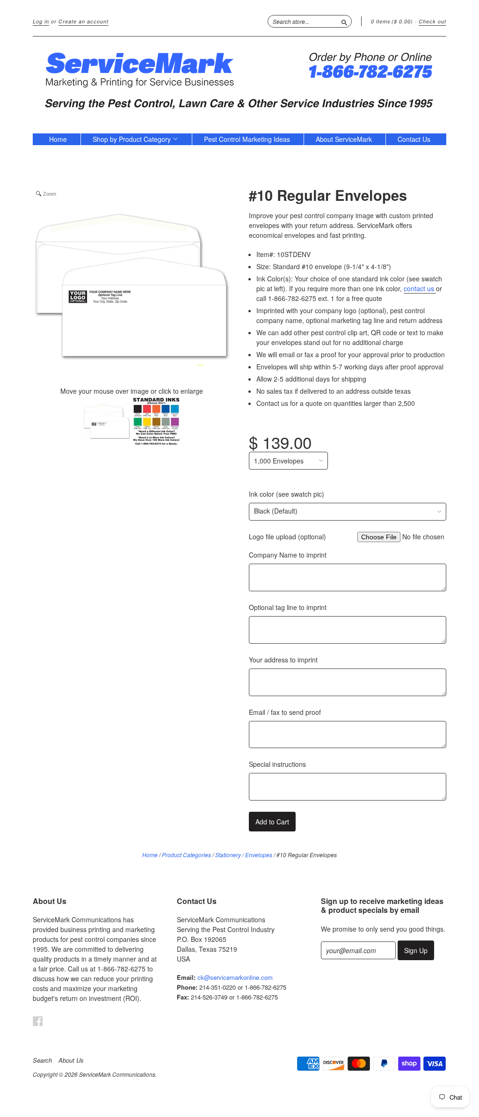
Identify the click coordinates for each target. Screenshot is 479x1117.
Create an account (83, 21)
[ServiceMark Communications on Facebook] (38, 1020)
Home (58, 139)
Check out (432, 21)
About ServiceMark (344, 139)
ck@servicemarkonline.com (235, 977)
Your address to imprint (283, 659)
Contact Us (414, 139)
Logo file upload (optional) (287, 536)
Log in (41, 21)
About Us (71, 1060)
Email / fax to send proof (285, 712)
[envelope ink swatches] (156, 422)
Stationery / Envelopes (243, 855)
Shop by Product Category (133, 139)
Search (42, 1060)
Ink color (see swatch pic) (286, 494)
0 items (392, 21)
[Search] (344, 21)
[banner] (239, 80)
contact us (420, 288)
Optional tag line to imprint (288, 607)
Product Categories (186, 855)
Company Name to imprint (288, 554)
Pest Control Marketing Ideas (247, 139)
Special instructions (277, 764)
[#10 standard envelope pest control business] (106, 422)
